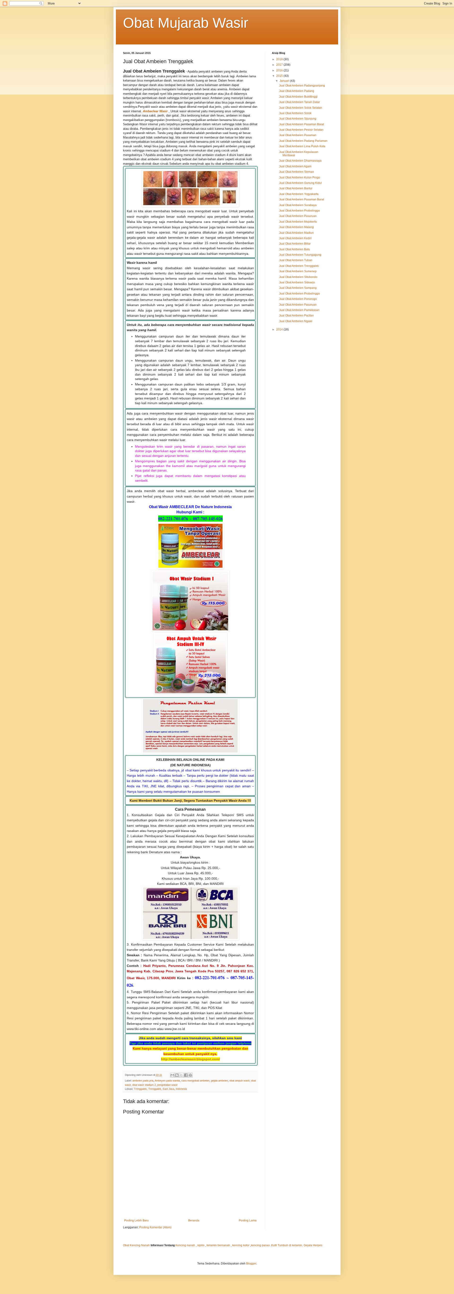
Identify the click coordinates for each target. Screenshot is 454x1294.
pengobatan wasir (167, 1084)
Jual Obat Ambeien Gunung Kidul (300, 183)
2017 (280, 64)
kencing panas (260, 1245)
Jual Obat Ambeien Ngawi (295, 321)
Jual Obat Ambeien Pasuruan (298, 216)
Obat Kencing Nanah (136, 1245)
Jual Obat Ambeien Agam (295, 166)
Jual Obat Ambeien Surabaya (298, 205)
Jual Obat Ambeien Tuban (295, 260)
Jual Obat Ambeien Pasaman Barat (301, 124)
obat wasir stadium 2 (144, 1084)
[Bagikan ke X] (181, 1075)
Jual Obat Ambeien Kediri (295, 238)
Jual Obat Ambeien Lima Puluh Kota (302, 146)
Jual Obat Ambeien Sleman (296, 171)
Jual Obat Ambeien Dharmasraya (300, 160)
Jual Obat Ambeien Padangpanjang (302, 85)
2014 (280, 329)
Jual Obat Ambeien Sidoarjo (297, 282)
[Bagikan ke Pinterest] (190, 1075)
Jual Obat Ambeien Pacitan (296, 315)
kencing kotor (241, 1245)
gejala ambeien (219, 1080)
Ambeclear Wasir (155, 111)
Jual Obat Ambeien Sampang (298, 288)
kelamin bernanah (218, 1245)
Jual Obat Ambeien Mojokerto (298, 221)
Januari (284, 80)
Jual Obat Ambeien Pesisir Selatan (301, 129)
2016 (280, 70)
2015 (280, 76)
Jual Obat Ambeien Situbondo (298, 277)
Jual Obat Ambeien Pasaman (297, 135)
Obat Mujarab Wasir (185, 23)
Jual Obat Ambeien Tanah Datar (299, 102)
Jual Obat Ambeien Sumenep (298, 271)
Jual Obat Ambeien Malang (296, 227)
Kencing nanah (185, 1245)
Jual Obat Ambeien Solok (295, 113)
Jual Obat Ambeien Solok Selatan (300, 107)
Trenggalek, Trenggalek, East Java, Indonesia (160, 1088)
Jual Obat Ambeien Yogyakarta (299, 194)
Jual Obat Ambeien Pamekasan (299, 310)
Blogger (251, 1263)
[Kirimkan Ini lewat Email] (172, 1075)
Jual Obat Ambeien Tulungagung (300, 254)
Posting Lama (248, 1220)
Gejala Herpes (313, 1245)
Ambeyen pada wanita (167, 1080)
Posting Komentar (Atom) (155, 1227)
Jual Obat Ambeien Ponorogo (298, 299)
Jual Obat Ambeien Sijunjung (297, 118)
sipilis (201, 1245)
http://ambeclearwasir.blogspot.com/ (190, 1059)
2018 (280, 59)
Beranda (193, 1220)
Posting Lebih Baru (136, 1220)
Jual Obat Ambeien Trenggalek (299, 266)
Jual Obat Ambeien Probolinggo (299, 210)
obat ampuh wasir (239, 1080)
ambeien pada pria (142, 1080)
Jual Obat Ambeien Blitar (295, 243)
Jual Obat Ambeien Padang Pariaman (303, 141)
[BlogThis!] (177, 1075)
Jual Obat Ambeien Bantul (295, 188)
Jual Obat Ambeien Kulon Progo (299, 177)
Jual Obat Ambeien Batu (294, 249)
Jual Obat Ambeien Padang (296, 91)
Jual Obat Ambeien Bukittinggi (298, 96)
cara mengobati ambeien (195, 1080)
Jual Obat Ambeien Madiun (296, 232)
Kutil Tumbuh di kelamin (286, 1245)
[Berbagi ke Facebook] (185, 1075)
